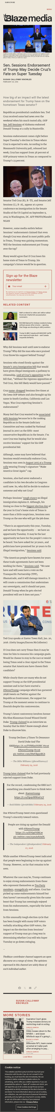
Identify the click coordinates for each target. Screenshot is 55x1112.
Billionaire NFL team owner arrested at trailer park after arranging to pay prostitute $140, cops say (39, 1046)
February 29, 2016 (29, 765)
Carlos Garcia (32, 1027)
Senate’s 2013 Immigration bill (19, 366)
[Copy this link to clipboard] (35, 988)
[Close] (51, 1068)
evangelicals (21, 889)
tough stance (30, 498)
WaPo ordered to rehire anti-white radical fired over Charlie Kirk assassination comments (34, 315)
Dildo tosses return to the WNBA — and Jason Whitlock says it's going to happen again (38, 1034)
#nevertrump (32, 793)
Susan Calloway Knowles (17, 80)
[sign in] (1, 2)
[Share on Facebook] (19, 988)
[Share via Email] (30, 988)
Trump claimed (18, 722)
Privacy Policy (30, 292)
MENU (49, 9)
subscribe (10, 2)
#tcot (46, 745)
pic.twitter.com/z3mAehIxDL (29, 836)
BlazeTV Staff (32, 1039)
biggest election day (37, 506)
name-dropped (17, 390)
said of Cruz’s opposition (29, 375)
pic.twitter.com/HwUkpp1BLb (29, 754)
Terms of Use (43, 292)
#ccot (37, 750)
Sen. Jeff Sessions (12, 124)
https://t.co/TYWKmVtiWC (28, 745)
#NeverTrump (11, 690)
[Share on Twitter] (25, 988)
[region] (27, 1088)
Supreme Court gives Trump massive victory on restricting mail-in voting (38, 1022)
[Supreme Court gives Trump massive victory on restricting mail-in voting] (13, 1023)
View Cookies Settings (26, 1107)
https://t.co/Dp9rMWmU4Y (29, 797)
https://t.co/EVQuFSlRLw (29, 832)
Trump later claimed (14, 773)
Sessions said (34, 550)
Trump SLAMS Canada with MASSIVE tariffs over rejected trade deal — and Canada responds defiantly (35, 335)
